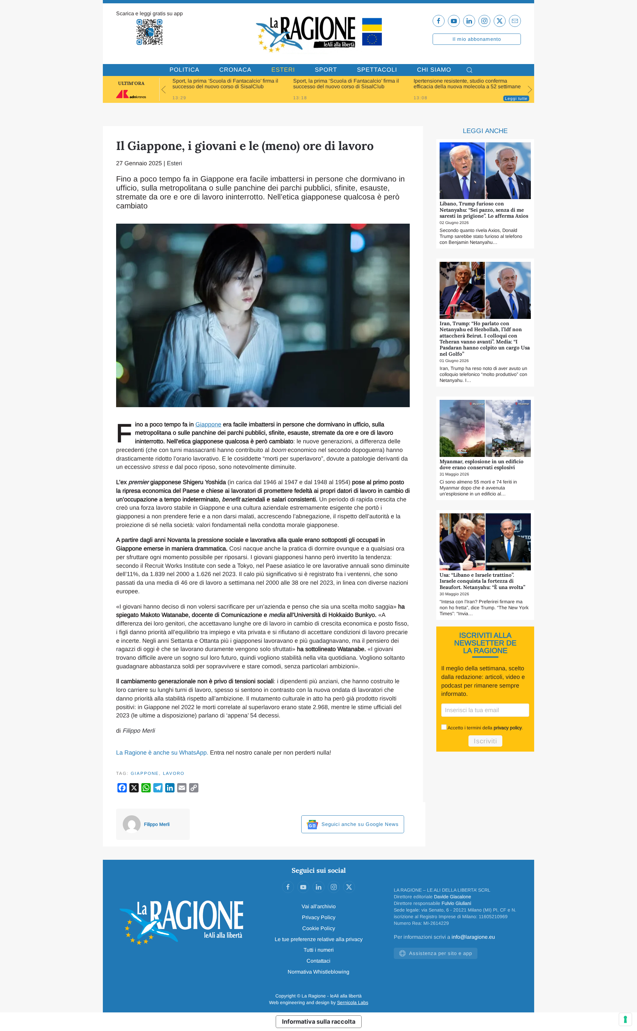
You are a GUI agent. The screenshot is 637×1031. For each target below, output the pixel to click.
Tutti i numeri (319, 950)
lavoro (173, 773)
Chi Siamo (434, 69)
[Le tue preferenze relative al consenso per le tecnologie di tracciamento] (625, 1019)
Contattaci (318, 961)
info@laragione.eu (473, 937)
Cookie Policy (318, 928)
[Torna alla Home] (318, 34)
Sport (326, 69)
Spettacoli (377, 69)
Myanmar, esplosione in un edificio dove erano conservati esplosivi (482, 464)
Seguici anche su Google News (359, 824)
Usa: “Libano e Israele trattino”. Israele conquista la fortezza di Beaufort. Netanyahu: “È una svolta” (482, 581)
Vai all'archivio (319, 906)
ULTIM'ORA (131, 83)
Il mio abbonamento (477, 39)
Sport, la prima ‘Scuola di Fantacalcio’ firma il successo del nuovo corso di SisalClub (225, 83)
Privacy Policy (318, 917)
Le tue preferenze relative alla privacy (319, 939)
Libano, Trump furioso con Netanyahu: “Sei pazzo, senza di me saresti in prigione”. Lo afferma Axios (484, 209)
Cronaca (235, 69)
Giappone (208, 424)
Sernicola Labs (352, 1002)
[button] (469, 70)
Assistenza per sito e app (440, 953)
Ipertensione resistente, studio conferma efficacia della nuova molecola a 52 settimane (467, 83)
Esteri (283, 69)
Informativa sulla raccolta (318, 1021)
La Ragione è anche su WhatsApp (161, 752)
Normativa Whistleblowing (318, 972)
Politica (184, 69)
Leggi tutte (516, 98)
